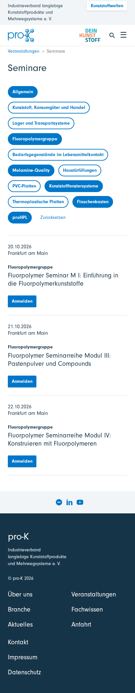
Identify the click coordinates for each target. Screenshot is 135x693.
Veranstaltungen (23, 51)
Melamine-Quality (31, 170)
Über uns (20, 594)
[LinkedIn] (69, 502)
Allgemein (22, 92)
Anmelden (22, 301)
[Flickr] (59, 502)
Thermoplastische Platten (38, 201)
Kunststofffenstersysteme (73, 186)
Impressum (22, 657)
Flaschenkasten (92, 201)
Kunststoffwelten (107, 6)
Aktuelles (20, 624)
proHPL (19, 217)
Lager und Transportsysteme (41, 123)
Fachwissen (87, 609)
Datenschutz (24, 672)
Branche (19, 609)
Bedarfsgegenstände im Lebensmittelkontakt (58, 154)
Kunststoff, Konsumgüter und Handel (48, 107)
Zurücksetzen (53, 217)
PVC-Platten (24, 186)
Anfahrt (81, 624)
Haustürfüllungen (80, 170)
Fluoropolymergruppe (34, 139)
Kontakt (18, 642)
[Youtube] (80, 502)
